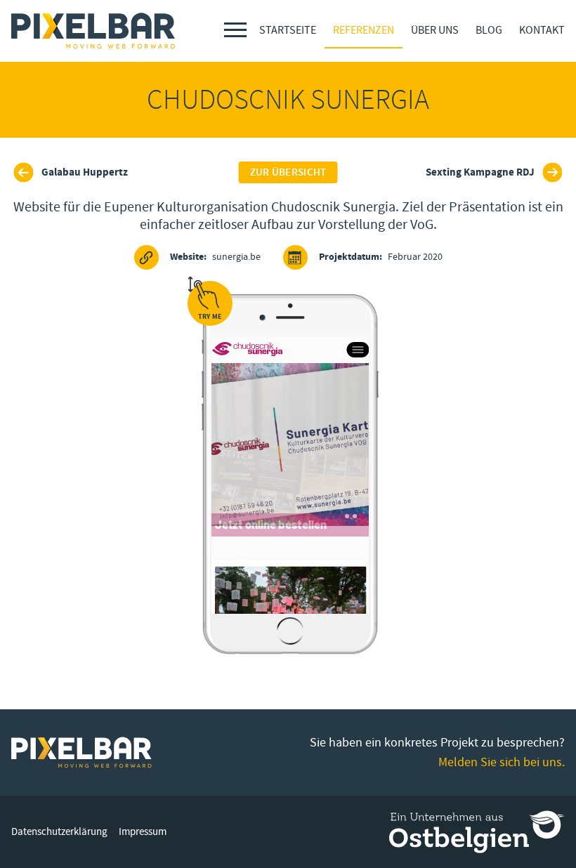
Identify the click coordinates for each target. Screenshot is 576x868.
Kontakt (542, 30)
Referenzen (363, 30)
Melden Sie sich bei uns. (501, 762)
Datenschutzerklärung (59, 832)
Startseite (287, 30)
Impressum (142, 832)
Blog (489, 30)
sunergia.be (215, 257)
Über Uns (435, 30)
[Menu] (235, 30)
